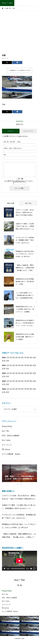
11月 (3, 361)
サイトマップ (7, 445)
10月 (34, 357)
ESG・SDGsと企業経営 (10, 435)
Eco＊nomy (6, 440)
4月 (16, 365)
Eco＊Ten (5, 431)
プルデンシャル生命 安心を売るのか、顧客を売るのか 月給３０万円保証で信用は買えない (19, 497)
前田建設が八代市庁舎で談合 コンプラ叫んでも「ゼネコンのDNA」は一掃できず (19, 525)
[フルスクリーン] (34, 569)
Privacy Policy (7, 426)
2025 (4, 381)
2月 (10, 365)
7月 (25, 357)
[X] (18, 585)
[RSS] (21, 585)
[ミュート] (31, 569)
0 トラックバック (28, 131)
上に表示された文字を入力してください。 (19, 181)
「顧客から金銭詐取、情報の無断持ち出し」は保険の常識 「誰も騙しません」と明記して (19, 535)
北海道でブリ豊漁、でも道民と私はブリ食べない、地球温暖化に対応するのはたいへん (19, 506)
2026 (4, 389)
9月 (31, 357)
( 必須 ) (12, 141)
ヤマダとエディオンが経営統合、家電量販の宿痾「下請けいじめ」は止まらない (19, 516)
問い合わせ (6, 449)
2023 (4, 365)
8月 (28, 357)
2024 (4, 373)
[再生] (5, 569)
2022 (4, 357)
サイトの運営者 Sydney (11, 454)
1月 (7, 365)
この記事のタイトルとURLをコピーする (19, 70)
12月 (7, 361)
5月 (19, 357)
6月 (22, 365)
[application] (19, 561)
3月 (13, 365)
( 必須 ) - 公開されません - (13, 148)
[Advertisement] (19, 31)
